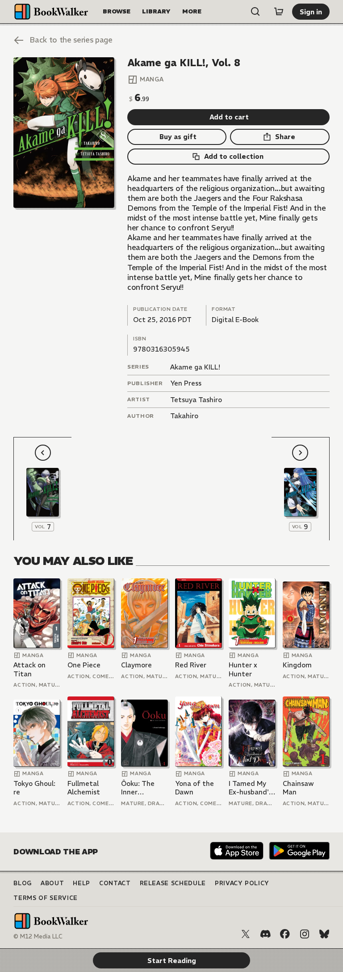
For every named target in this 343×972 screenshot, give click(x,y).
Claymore (136, 665)
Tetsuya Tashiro (196, 399)
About (52, 883)
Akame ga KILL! (195, 367)
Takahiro (184, 416)
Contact (115, 883)
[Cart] (279, 11)
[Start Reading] (63, 132)
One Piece (83, 665)
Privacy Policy (242, 883)
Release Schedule (173, 883)
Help (81, 883)
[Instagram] (304, 934)
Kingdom (297, 665)
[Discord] (265, 934)
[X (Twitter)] (245, 934)
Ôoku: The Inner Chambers (138, 788)
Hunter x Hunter (243, 669)
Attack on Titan (29, 669)
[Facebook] (285, 934)
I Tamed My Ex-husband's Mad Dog (250, 788)
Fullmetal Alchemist (83, 788)
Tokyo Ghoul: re (34, 788)
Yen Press (185, 383)
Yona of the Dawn (194, 788)
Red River (190, 665)
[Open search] (255, 11)
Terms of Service (45, 898)
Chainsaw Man (298, 788)
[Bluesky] (324, 934)
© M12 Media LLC (38, 936)
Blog (22, 883)
